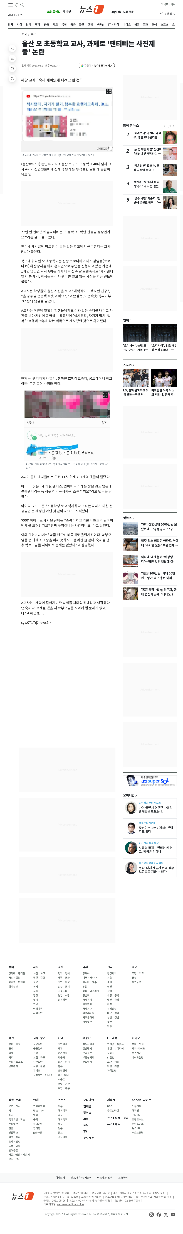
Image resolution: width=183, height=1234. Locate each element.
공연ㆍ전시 (14, 1106)
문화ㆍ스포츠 (16, 1061)
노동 (35, 991)
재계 (60, 1048)
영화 (35, 1115)
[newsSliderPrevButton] (164, 126)
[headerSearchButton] (22, 4)
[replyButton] (12, 58)
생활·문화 (15, 1100)
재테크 (36, 1070)
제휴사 (111, 1100)
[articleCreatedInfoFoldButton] (58, 65)
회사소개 (60, 1177)
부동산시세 (88, 1057)
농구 (60, 1128)
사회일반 (38, 1013)
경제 (60, 967)
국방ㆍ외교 (138, 973)
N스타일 (37, 1132)
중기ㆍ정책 (64, 1061)
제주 (109, 1026)
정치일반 (13, 986)
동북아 (86, 973)
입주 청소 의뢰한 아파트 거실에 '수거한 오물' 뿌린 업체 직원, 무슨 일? (159, 545)
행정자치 (112, 973)
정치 (11, 967)
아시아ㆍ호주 (90, 982)
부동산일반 (88, 1044)
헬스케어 (136, 1053)
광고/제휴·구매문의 (81, 1177)
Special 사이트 (141, 1100)
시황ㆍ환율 (39, 1066)
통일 (134, 977)
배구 (60, 1124)
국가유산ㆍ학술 (17, 1119)
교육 (35, 982)
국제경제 (87, 999)
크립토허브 (54, 12)
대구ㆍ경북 (113, 1013)
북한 (11, 1038)
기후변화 (87, 1004)
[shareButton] (12, 48)
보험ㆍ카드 (39, 1057)
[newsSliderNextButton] (173, 126)
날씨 (35, 999)
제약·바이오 (138, 1048)
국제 (85, 967)
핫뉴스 (127, 518)
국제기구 (87, 1008)
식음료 (61, 1079)
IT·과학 (112, 1038)
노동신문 (128, 12)
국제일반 (87, 1021)
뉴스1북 (136, 1128)
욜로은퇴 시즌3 (147, 823)
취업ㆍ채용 (64, 1088)
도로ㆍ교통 (14, 1146)
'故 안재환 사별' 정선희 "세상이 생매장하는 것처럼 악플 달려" (147, 154)
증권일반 (38, 1061)
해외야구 (62, 1110)
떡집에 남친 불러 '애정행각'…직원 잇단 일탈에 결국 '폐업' (158, 562)
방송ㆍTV (38, 1110)
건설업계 (87, 1061)
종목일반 (62, 1137)
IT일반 (110, 1057)
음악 (35, 1119)
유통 (60, 1066)
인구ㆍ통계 (64, 986)
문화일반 (13, 1124)
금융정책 (38, 1048)
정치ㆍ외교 (14, 1044)
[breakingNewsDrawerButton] (17, 4)
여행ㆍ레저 (14, 1137)
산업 (60, 1038)
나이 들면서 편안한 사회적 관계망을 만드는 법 (155, 810)
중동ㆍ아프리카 (91, 991)
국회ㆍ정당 (14, 977)
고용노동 (62, 991)
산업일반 (62, 1044)
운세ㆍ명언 (14, 1141)
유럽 (85, 986)
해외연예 (38, 1124)
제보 (172, 4)
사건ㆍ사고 (39, 973)
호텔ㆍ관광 (64, 1084)
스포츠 (127, 365)
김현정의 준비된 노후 (150, 803)
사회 (36, 967)
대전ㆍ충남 (113, 999)
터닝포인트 (138, 1124)
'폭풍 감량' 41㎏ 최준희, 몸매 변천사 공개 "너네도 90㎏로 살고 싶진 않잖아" (159, 594)
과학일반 (112, 1070)
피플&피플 (88, 1013)
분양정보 (87, 1053)
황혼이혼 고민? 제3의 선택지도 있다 (156, 830)
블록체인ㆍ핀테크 (42, 1075)
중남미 (86, 995)
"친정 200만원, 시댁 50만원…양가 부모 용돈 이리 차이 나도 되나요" (158, 578)
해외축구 (62, 1119)
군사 (11, 1048)
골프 (60, 1132)
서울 (109, 977)
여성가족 (38, 1008)
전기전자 (62, 1053)
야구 (60, 1106)
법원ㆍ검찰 (39, 977)
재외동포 (136, 982)
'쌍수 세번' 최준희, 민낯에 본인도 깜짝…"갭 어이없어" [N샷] (147, 203)
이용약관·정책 (105, 1177)
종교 (11, 1115)
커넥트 (164, 4)
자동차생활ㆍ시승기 (19, 1154)
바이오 (136, 1038)
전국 (24, 34)
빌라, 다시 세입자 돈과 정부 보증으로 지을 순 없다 (156, 870)
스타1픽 (136, 1115)
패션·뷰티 (63, 1075)
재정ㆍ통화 (64, 977)
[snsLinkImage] (151, 1214)
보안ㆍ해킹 (113, 1061)
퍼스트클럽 (138, 1132)
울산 (109, 1021)
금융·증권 (39, 1038)
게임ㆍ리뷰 (113, 1066)
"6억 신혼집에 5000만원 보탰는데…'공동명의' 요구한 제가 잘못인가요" (159, 529)
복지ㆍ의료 (138, 1044)
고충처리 (123, 1177)
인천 (109, 986)
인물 (35, 1004)
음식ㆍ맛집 (14, 1159)
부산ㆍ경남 (113, 1017)
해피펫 (67, 12)
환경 (35, 995)
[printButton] (12, 78)
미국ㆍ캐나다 (90, 977)
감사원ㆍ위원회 (17, 982)
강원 (109, 991)
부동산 (87, 1038)
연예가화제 (39, 1106)
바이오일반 (138, 1057)
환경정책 (62, 999)
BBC (109, 1106)
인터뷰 (36, 1128)
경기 (109, 982)
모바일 (110, 1053)
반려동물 (13, 1150)
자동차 (61, 1057)
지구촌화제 (88, 1017)
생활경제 (62, 1070)
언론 (11, 1128)
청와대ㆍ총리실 (17, 973)
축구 (60, 1115)
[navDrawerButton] (10, 5)
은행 (35, 1053)
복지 (35, 986)
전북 (109, 1004)
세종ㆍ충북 (113, 995)
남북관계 (13, 1066)
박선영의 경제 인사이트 (151, 863)
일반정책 (87, 1048)
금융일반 (38, 1044)
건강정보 (13, 1132)
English (115, 12)
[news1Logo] (23, 1196)
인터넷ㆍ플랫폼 (115, 1044)
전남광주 (112, 1008)
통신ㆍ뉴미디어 (115, 1048)
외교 (134, 967)
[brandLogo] (91, 9)
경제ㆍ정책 (64, 973)
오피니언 (129, 795)
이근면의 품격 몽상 (149, 843)
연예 (126, 320)
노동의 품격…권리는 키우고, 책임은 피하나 (155, 850)
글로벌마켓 (113, 1110)
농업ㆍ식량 (64, 995)
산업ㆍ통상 (64, 982)
